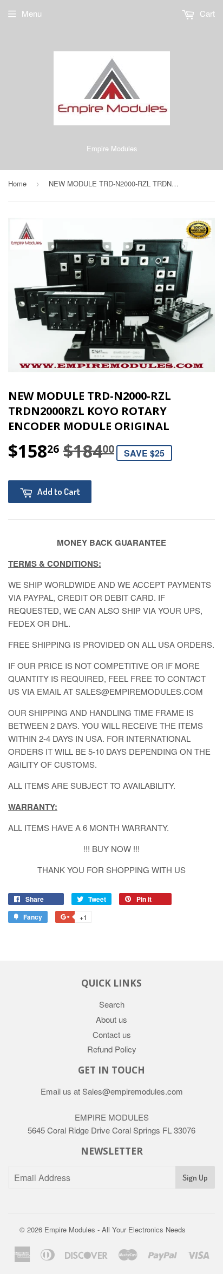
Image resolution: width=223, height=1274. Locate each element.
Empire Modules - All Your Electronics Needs (115, 1229)
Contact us (112, 1034)
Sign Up (195, 1177)
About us (111, 1019)
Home (17, 183)
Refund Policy (111, 1049)
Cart (206, 13)
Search (111, 1004)
